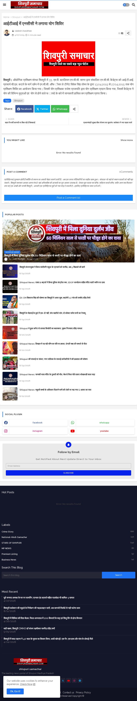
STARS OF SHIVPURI (68, 543)
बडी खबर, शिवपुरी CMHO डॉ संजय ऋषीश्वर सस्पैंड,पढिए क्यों (29, 628)
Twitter (44, 109)
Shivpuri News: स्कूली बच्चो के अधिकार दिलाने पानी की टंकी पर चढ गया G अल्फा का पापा (55, 390)
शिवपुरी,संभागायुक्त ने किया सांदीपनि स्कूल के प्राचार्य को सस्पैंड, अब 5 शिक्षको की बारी (52, 267)
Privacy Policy (83, 692)
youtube (104, 431)
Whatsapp (61, 109)
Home (6, 17)
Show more (127, 140)
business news (68, 559)
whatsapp (104, 423)
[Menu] (4, 5)
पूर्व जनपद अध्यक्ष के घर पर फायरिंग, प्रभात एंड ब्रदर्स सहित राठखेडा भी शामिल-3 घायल (39, 597)
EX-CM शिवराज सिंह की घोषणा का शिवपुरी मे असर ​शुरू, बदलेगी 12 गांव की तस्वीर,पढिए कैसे (55, 297)
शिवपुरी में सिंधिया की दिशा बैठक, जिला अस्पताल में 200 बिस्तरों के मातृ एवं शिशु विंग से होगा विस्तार (43, 618)
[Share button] (74, 109)
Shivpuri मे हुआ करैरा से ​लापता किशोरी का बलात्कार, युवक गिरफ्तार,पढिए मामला (51, 328)
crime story (68, 531)
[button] (126, 5)
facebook (37, 423)
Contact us (68, 692)
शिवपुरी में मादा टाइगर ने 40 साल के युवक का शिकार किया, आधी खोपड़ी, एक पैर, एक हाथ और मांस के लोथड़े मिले (48, 638)
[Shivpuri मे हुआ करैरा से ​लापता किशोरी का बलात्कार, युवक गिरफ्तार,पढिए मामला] (10, 332)
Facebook (26, 109)
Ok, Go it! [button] (15, 691)
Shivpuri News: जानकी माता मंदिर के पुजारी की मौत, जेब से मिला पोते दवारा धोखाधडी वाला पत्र (57, 374)
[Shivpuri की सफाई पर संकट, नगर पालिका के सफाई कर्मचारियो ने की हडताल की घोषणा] (10, 363)
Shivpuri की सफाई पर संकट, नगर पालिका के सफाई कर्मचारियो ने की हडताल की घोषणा (54, 359)
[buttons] (63, 680)
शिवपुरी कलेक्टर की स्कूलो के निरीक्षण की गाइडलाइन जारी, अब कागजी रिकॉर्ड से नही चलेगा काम (42, 608)
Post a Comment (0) (68, 197)
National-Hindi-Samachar (68, 537)
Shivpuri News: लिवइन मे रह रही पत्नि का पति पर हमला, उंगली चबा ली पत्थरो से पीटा (53, 343)
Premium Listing (68, 554)
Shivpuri (16, 17)
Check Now (26, 684)
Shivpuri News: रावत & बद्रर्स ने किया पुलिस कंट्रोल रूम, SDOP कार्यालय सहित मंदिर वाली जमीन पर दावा (62, 282)
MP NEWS (68, 548)
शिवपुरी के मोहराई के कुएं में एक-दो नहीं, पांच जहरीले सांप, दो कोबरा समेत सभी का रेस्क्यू (53, 313)
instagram (37, 431)
